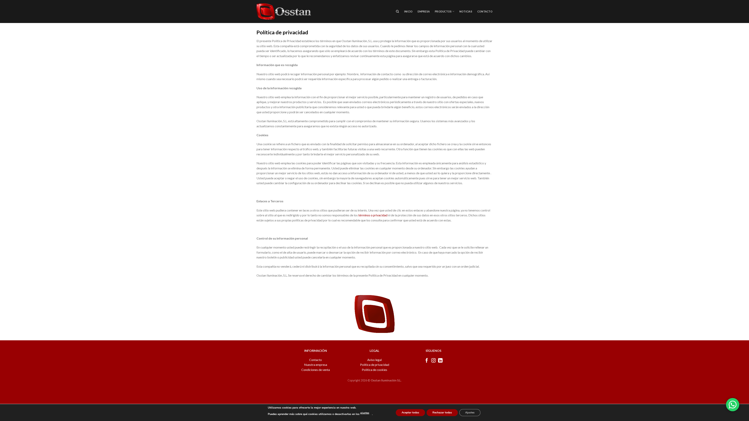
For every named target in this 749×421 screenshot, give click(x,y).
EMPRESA (424, 11)
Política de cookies (374, 369)
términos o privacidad (372, 215)
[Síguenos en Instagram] (433, 360)
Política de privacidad (374, 364)
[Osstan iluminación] (283, 11)
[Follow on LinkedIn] (440, 360)
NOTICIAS (465, 11)
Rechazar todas (442, 412)
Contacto (315, 360)
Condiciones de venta (315, 369)
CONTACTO (485, 11)
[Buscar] (397, 11)
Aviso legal (374, 360)
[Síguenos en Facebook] (426, 360)
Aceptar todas (410, 412)
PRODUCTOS (443, 11)
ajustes (364, 413)
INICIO (408, 11)
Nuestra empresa (315, 364)
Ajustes (470, 412)
